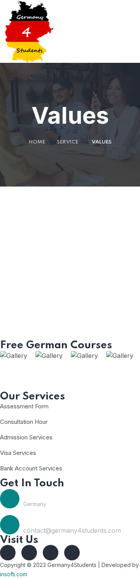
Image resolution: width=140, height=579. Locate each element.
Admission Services (26, 437)
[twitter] (29, 552)
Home (37, 142)
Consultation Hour (23, 421)
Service (67, 142)
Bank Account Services (31, 468)
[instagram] (72, 552)
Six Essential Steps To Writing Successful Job (70, 319)
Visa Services (18, 452)
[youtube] (50, 552)
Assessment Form (24, 406)
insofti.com (13, 574)
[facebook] (8, 552)
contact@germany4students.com (72, 530)
